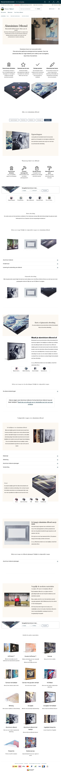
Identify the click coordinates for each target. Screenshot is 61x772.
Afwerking (23, 120)
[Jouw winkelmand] (59, 9)
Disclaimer (26, 763)
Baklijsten (31, 120)
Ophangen (39, 120)
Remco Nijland (9, 9)
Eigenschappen (13, 120)
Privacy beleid (43, 763)
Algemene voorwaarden (19, 763)
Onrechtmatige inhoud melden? (35, 763)
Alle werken (3, 12)
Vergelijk (45, 190)
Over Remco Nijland (18, 12)
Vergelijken (47, 120)
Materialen (10, 12)
